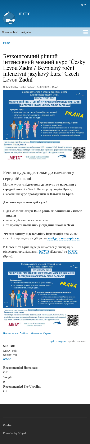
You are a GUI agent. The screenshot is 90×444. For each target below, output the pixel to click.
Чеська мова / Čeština (15, 333)
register (62, 341)
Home (6, 43)
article (7, 359)
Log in (82, 4)
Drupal (22, 433)
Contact (7, 425)
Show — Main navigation (17, 32)
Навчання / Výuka (41, 333)
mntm (25, 13)
